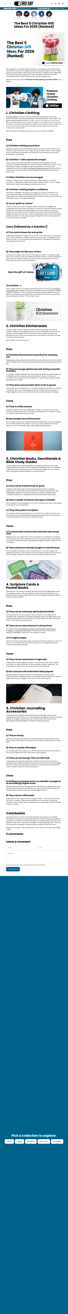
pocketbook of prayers (26, 629)
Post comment (13, 869)
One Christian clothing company (38, 168)
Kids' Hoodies (57, 1141)
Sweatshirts (31, 1141)
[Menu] (5, 4)
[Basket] (63, 3)
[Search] (10, 3)
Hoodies (19, 1141)
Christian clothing (12, 117)
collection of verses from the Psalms (19, 631)
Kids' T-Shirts (44, 1141)
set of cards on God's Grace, (45, 629)
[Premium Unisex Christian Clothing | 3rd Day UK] (34, 97)
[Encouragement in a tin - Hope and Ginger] (34, 569)
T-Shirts (9, 1141)
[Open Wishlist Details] (59, 3)
